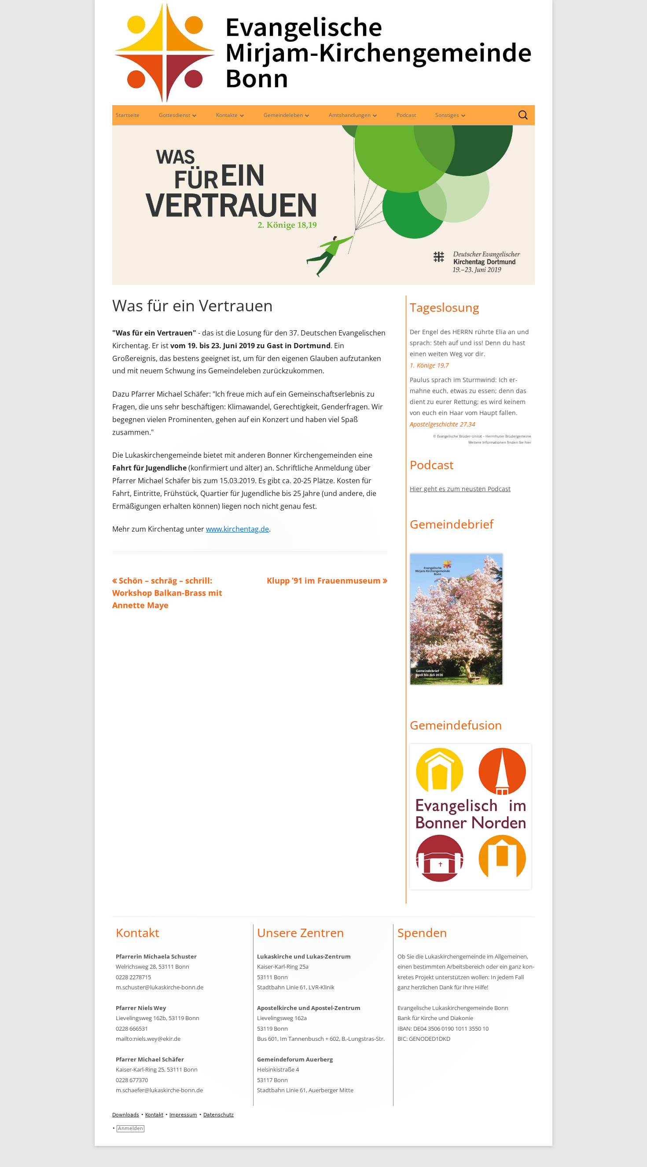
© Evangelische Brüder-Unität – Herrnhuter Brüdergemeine (482, 436)
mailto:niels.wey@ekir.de (148, 1039)
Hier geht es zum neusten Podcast (460, 489)
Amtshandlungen (350, 115)
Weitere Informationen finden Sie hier (499, 442)
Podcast (406, 115)
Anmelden (130, 1128)
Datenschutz (218, 1115)
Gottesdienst (174, 115)
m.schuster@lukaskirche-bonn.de (159, 987)
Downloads (125, 1115)
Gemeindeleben (283, 115)
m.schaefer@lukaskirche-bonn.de (159, 1090)
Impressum (183, 1115)
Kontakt (154, 1115)
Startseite (128, 115)
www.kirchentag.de (237, 529)
